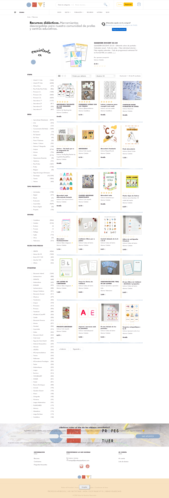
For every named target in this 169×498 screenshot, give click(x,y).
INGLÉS (43, 379)
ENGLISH (43, 285)
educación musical (43, 294)
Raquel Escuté (110, 151)
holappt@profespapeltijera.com (78, 460)
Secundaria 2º (43, 103)
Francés (43, 229)
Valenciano (43, 240)
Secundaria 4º (43, 109)
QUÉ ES (67, 12)
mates (43, 332)
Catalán (43, 223)
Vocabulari (43, 311)
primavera (43, 305)
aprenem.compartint (103, 57)
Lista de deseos (123, 461)
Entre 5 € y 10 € (43, 257)
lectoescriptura (43, 288)
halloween (43, 358)
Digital (43, 195)
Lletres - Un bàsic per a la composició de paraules (65, 150)
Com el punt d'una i (67, 199)
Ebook (43, 198)
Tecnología (41, 175)
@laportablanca (88, 108)
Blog (107, 12)
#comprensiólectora (43, 352)
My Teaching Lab (66, 110)
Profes (43, 167)
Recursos (90, 12)
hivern (43, 393)
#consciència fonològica (43, 361)
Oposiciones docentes (43, 158)
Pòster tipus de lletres (131, 196)
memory (43, 408)
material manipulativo (43, 344)
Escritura (43, 373)
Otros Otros (43, 86)
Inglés (43, 235)
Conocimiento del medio (43, 129)
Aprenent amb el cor (134, 331)
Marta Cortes (131, 151)
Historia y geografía (43, 146)
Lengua (43, 149)
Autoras (99, 12)
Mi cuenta (122, 458)
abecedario (43, 411)
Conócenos (37, 461)
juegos (43, 370)
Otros (43, 238)
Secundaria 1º (43, 100)
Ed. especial (43, 134)
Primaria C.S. (43, 97)
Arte (43, 123)
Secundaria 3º (43, 106)
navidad (43, 326)
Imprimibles (43, 204)
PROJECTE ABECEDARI (64, 326)
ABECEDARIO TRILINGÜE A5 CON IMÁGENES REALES (65, 106)
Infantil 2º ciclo (43, 83)
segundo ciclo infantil (43, 341)
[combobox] (81, 76)
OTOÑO (43, 349)
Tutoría (43, 178)
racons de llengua (43, 385)
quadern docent (43, 390)
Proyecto (43, 209)
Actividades (43, 192)
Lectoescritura (43, 276)
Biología (43, 126)
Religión (43, 170)
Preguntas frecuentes (40, 465)
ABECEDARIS (83, 148)
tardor (43, 364)
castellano (43, 417)
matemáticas (43, 282)
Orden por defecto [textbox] (79, 76)
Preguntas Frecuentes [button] (119, 29)
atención (43, 346)
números (43, 399)
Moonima (130, 108)
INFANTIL (43, 279)
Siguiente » (77, 349)
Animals (43, 388)
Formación (78, 12)
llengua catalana (43, 291)
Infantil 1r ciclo (43, 80)
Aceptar (84, 487)
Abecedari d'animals (108, 148)
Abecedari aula (106, 195)
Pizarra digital (43, 206)
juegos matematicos (43, 402)
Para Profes (43, 164)
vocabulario (43, 300)
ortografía (43, 396)
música (43, 323)
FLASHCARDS (43, 405)
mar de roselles (110, 108)
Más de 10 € (43, 260)
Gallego (43, 232)
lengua (43, 303)
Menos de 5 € (43, 254)
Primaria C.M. (43, 95)
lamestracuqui (110, 197)
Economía (43, 131)
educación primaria (43, 320)
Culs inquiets (87, 151)
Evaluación (43, 201)
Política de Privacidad (120, 443)
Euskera (43, 226)
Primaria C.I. (43, 92)
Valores (43, 181)
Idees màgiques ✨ (67, 243)
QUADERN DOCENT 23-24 (106, 43)
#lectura (43, 297)
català (43, 317)
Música (43, 152)
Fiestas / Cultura (43, 143)
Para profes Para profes (43, 89)
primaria (43, 308)
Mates (43, 155)
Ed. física (43, 137)
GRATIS (43, 251)
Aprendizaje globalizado (43, 120)
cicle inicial (43, 338)
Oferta (43, 263)
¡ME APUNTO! (148, 436)
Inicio (59, 12)
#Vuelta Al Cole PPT (43, 314)
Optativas (43, 161)
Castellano (43, 220)
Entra (120, 4)
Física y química (43, 140)
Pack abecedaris (129, 149)
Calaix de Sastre (88, 243)
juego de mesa (43, 414)
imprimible (43, 329)
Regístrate (128, 4)
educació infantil (43, 335)
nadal (43, 382)
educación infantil (43, 273)
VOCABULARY (43, 376)
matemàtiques (43, 367)
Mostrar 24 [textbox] (101, 76)
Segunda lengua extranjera (43, 173)
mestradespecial (88, 330)
